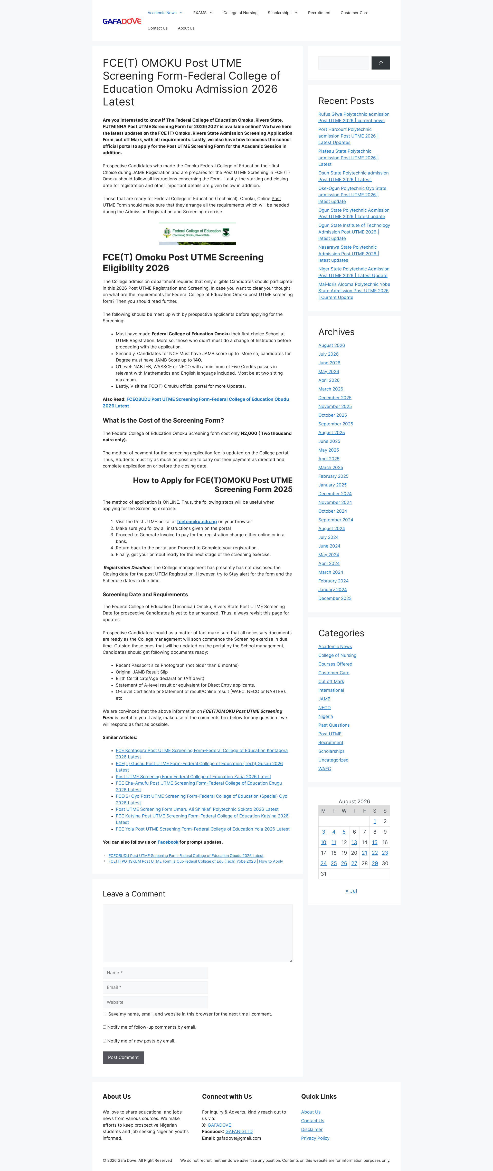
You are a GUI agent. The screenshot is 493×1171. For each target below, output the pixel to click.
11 (333, 842)
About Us (186, 28)
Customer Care (354, 12)
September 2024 (335, 519)
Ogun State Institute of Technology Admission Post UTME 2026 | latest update (354, 232)
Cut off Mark (331, 681)
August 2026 (331, 345)
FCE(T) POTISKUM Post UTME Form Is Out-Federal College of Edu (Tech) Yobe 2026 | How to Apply (196, 861)
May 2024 (328, 554)
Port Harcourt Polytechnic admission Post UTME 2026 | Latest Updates (348, 136)
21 (364, 853)
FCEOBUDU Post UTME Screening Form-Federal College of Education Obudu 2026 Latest (186, 855)
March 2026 (330, 389)
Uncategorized (333, 760)
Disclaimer (312, 1129)
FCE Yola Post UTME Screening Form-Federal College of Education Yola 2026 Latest (203, 829)
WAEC (324, 768)
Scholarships (279, 12)
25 (334, 863)
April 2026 (329, 380)
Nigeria (325, 716)
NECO (324, 707)
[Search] (381, 63)
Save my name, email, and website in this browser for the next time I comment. (190, 1014)
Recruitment (319, 12)
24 (323, 863)
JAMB (324, 698)
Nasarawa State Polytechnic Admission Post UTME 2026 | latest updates (348, 254)
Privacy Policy (315, 1138)
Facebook (167, 842)
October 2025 (332, 415)
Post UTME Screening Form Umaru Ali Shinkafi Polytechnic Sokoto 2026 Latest (197, 809)
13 (354, 842)
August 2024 (331, 528)
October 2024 (332, 511)
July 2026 (328, 354)
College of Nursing (240, 12)
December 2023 (335, 598)
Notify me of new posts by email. (141, 1040)
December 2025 (335, 397)
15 (374, 842)
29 (375, 863)
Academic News (162, 12)
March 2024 (330, 572)
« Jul (351, 891)
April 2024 (329, 563)
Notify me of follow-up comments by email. (151, 1027)
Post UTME (330, 733)
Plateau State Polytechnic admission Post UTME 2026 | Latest (348, 158)
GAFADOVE (219, 1125)
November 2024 (335, 502)
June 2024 (329, 546)
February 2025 (333, 476)
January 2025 (332, 484)
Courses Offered (335, 664)
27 (354, 863)
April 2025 (328, 458)
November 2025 (335, 406)
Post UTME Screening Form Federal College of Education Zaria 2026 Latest (193, 776)
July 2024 (328, 537)
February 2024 (333, 580)
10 (323, 842)
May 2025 (328, 450)
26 (344, 863)
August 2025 (331, 432)
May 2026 (328, 371)
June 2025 (329, 441)
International (331, 690)
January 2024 (332, 589)
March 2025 (330, 467)
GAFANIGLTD (239, 1131)
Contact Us (158, 28)
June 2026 (329, 362)
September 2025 (335, 423)
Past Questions (334, 725)
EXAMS (200, 12)
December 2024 (335, 493)
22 (375, 853)
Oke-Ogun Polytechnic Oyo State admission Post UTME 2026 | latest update (352, 195)
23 (385, 853)
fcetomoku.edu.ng (197, 521)
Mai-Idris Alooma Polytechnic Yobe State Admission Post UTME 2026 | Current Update (354, 291)
